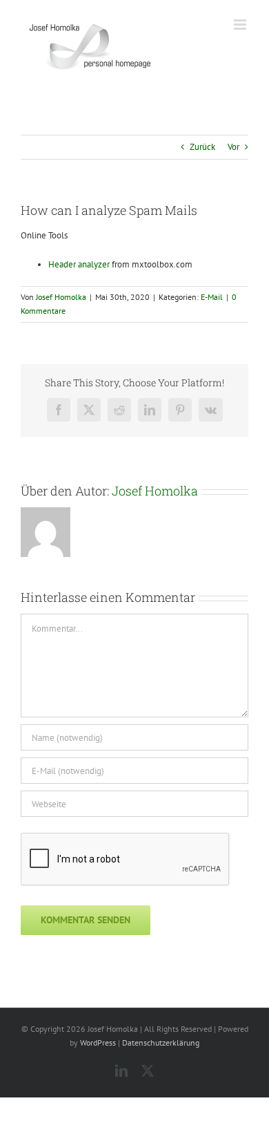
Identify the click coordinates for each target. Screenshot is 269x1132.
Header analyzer (79, 264)
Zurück (202, 147)
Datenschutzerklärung (160, 1042)
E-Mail (212, 297)
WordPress (98, 1042)
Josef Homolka (61, 297)
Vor (233, 147)
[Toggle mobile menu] (241, 24)
